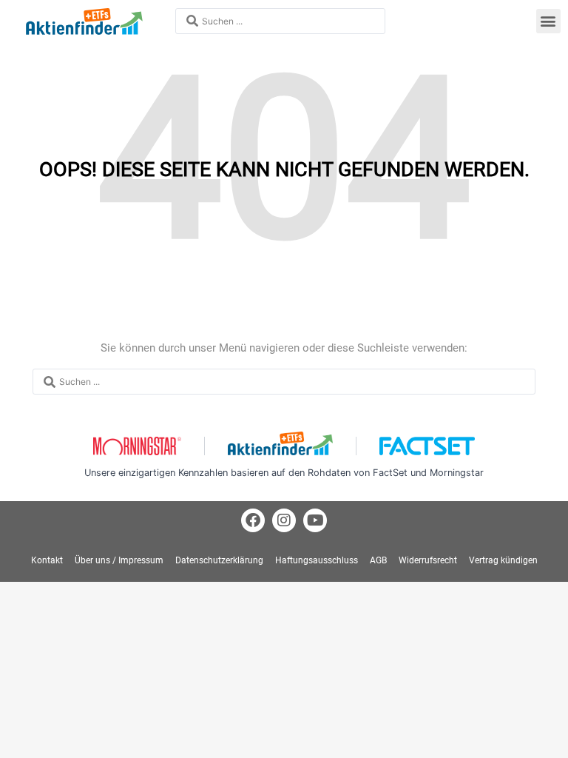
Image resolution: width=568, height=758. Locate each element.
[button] (548, 21)
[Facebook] (253, 520)
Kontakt (47, 560)
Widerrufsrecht (428, 560)
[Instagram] (284, 520)
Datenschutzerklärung (219, 560)
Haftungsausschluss (316, 560)
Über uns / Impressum (119, 560)
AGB (378, 560)
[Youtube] (315, 520)
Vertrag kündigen (503, 560)
